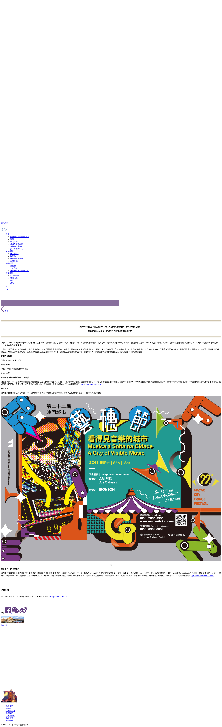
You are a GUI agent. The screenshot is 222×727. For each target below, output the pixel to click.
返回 (6, 311)
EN (7, 289)
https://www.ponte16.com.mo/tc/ (92, 384)
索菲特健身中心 (16, 249)
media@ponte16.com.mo (57, 597)
